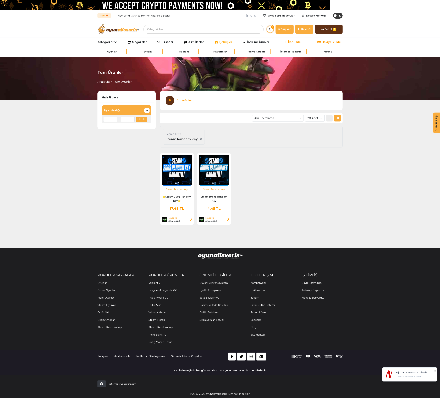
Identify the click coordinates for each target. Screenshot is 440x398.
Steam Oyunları (106, 305)
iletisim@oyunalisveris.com (122, 384)
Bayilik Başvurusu (312, 282)
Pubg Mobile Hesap (160, 342)
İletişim (255, 297)
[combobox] (278, 118)
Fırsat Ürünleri (259, 312)
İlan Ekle (294, 42)
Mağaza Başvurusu (313, 297)
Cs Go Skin (103, 312)
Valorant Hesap (157, 312)
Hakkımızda (258, 290)
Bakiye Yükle (331, 42)
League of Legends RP (162, 290)
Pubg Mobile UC (158, 297)
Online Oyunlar (106, 290)
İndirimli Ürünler (258, 42)
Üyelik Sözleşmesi (210, 290)
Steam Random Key (109, 327)
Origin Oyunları (106, 319)
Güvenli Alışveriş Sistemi (214, 282)
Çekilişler (225, 42)
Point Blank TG (157, 334)
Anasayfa (103, 81)
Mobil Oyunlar (105, 297)
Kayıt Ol (306, 29)
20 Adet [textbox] (312, 118)
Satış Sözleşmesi (209, 297)
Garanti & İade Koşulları (187, 356)
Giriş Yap (285, 29)
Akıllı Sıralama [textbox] (264, 118)
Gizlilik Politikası (209, 312)
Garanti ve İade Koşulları (214, 305)
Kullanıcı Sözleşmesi (150, 356)
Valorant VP (155, 282)
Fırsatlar (167, 42)
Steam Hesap (156, 319)
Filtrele (141, 119)
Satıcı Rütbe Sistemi (263, 305)
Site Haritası (258, 334)
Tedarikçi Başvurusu (313, 290)
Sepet (329, 29)
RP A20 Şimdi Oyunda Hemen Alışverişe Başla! (142, 15)
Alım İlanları (196, 42)
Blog (253, 327)
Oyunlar (102, 282)
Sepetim (256, 319)
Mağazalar (139, 42)
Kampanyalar (258, 282)
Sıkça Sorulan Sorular (212, 319)
